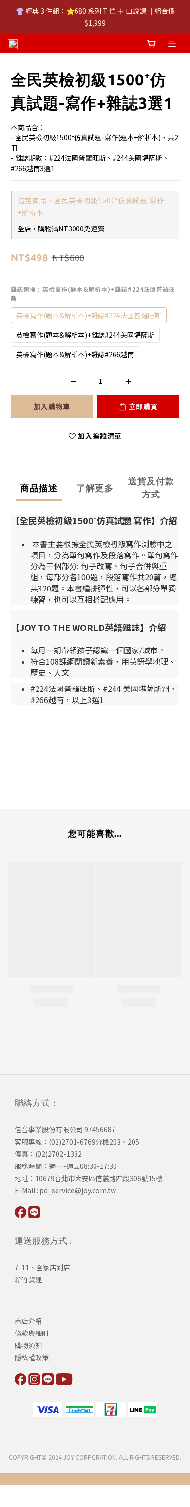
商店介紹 (28, 1321)
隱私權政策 (32, 1357)
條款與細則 (32, 1333)
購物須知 (28, 1345)
